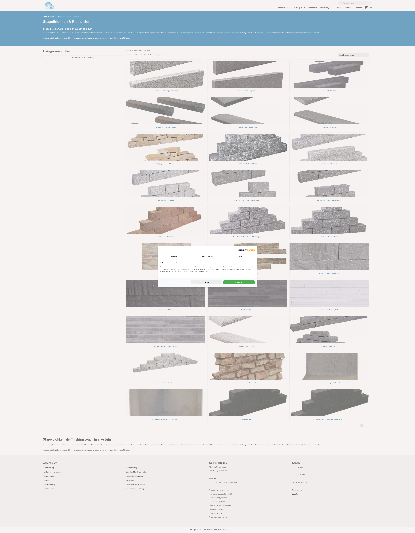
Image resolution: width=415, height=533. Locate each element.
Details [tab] (240, 256)
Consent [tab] (174, 256)
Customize (206, 282)
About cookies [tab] (207, 256)
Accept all (239, 282)
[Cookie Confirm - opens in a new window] (246, 250)
